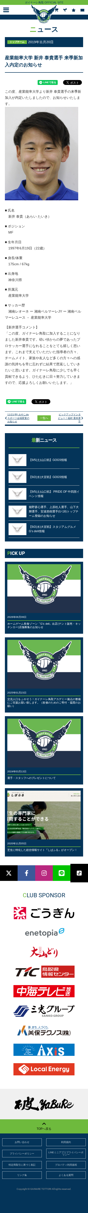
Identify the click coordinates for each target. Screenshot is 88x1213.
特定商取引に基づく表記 (22, 1164)
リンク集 (22, 1175)
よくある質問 (66, 1175)
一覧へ (44, 418)
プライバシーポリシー (22, 1153)
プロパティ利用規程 (66, 1164)
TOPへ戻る (44, 1129)
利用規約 (66, 1142)
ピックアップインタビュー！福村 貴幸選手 (69, 418)
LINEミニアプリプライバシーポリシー (65, 1153)
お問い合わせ (22, 1142)
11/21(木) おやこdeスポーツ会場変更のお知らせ (18, 418)
